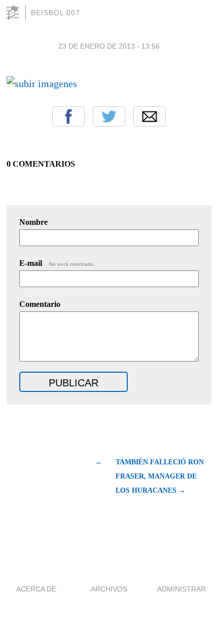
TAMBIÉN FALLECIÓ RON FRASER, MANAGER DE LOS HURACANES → (160, 476)
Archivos (109, 589)
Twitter (109, 116)
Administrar (181, 589)
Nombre (33, 222)
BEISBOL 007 (55, 13)
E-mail (57, 263)
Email (149, 116)
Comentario (39, 304)
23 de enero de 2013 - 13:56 (109, 46)
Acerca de (36, 589)
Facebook (68, 116)
